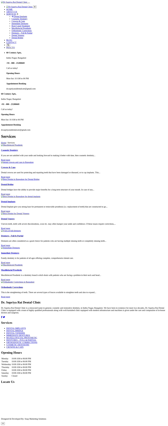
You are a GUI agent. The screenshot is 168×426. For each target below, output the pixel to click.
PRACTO (10, 47)
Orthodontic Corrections (22, 31)
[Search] (8, 45)
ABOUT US (11, 12)
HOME (9, 9)
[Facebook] (1, 317)
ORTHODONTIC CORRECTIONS (21, 342)
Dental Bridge (17, 38)
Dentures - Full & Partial (12, 236)
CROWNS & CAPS (14, 347)
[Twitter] (4, 317)
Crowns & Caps (18, 21)
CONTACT (11, 42)
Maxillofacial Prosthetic (21, 28)
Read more (5, 160)
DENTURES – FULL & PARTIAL (21, 340)
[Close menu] (34, 7)
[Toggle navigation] (29, 2)
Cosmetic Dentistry (19, 19)
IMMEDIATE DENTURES (18, 335)
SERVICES (11, 14)
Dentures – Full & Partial (22, 33)
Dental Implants (20, 16)
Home (3, 143)
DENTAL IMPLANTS (16, 328)
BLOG (9, 40)
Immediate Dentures (20, 23)
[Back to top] (3, 423)
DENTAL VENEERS (15, 333)
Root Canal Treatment (21, 26)
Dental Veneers (18, 35)
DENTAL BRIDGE (14, 330)
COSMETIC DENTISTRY (17, 345)
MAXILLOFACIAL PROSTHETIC (21, 338)
